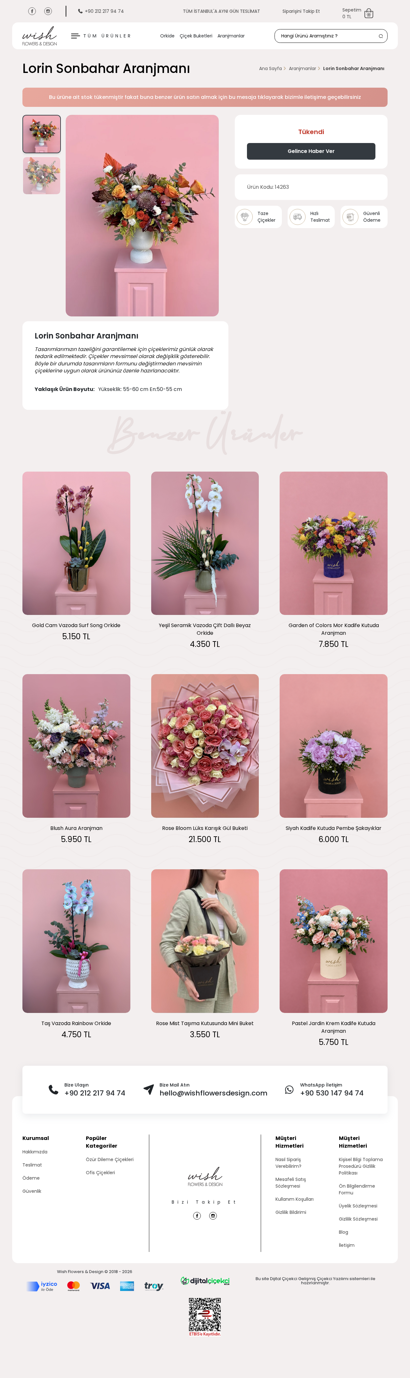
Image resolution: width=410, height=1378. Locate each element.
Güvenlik (31, 1191)
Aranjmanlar (231, 36)
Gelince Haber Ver (311, 151)
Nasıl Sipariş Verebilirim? (288, 1162)
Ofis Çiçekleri (100, 1172)
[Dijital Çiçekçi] (205, 1281)
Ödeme (31, 1178)
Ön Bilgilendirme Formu (357, 1189)
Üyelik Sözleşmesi (358, 1206)
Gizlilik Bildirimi (290, 1212)
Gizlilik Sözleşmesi (358, 1219)
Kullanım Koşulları (294, 1199)
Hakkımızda (34, 1152)
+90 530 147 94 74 (332, 1093)
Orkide (167, 36)
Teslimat (32, 1165)
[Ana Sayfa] (205, 1183)
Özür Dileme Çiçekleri (110, 1159)
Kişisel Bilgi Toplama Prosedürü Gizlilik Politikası (361, 1166)
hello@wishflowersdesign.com (213, 1093)
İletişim (347, 1245)
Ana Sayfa (270, 68)
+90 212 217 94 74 (104, 11)
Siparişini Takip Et (301, 11)
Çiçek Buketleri (196, 36)
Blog (343, 1232)
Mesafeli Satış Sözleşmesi (290, 1182)
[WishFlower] (39, 35)
